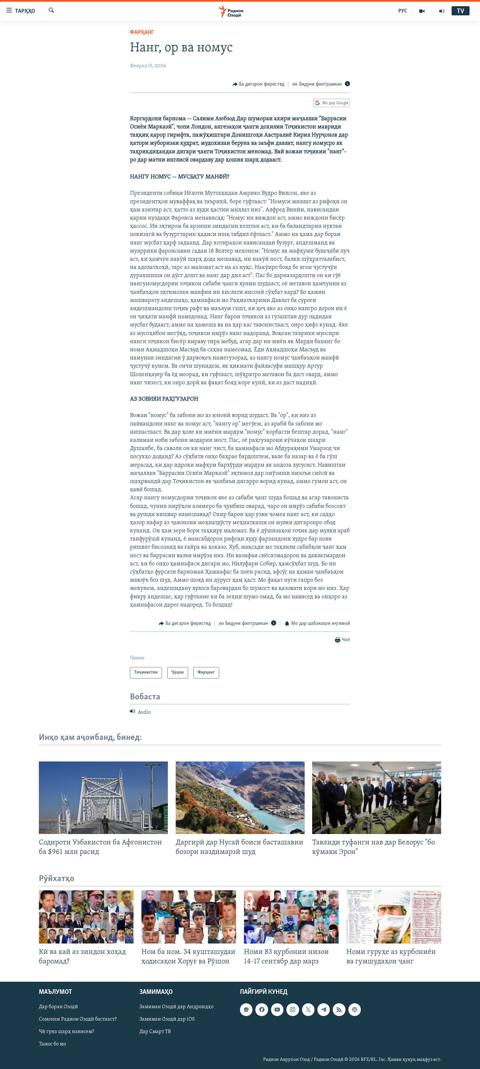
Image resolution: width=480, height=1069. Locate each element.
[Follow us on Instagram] (292, 1010)
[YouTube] (422, 11)
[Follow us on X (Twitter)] (308, 1010)
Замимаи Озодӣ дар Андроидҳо (176, 1007)
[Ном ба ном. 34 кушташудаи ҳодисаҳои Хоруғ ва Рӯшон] (188, 917)
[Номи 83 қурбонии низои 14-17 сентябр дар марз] (291, 917)
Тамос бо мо (52, 1044)
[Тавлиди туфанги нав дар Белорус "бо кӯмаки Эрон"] (376, 797)
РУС (402, 11)
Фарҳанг (142, 33)
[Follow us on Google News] (246, 1010)
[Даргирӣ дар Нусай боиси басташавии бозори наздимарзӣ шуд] (240, 797)
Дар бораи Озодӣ (58, 1007)
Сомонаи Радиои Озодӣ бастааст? (78, 1019)
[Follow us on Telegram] (323, 1010)
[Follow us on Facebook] (261, 1010)
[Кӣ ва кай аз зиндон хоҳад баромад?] (86, 917)
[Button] (258, 84)
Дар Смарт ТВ (155, 1032)
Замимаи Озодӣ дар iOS (167, 1019)
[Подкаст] (354, 1010)
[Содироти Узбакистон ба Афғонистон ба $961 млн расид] (103, 797)
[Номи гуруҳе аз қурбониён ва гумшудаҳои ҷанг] (393, 917)
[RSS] (339, 1010)
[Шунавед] (442, 11)
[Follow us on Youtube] (277, 1010)
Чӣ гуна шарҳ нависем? (66, 1032)
